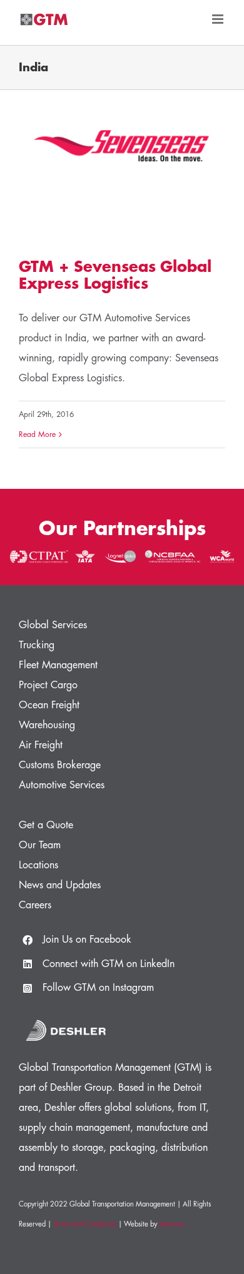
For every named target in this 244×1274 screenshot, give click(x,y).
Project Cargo (48, 685)
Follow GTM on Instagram (98, 988)
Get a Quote (46, 825)
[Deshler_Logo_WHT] (66, 1018)
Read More (37, 434)
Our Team (40, 845)
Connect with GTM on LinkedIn (109, 964)
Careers (35, 905)
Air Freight (41, 745)
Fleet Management (58, 665)
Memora (171, 1224)
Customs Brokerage (60, 765)
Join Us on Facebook (87, 940)
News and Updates (60, 885)
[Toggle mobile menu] (218, 19)
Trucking (36, 645)
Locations (38, 865)
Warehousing (47, 725)
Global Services (53, 625)
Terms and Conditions (84, 1224)
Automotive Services (61, 785)
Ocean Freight (49, 705)
